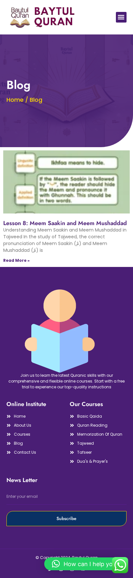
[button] (121, 17)
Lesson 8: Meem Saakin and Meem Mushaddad (65, 223)
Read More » (16, 260)
